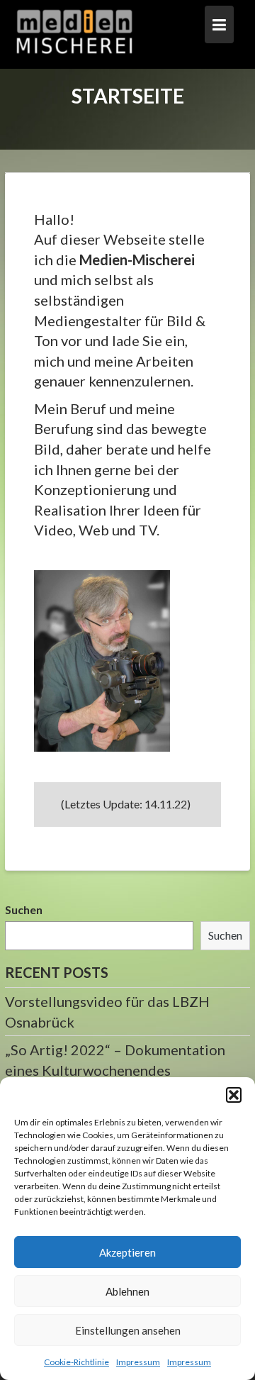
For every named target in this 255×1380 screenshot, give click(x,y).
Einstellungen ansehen (128, 1330)
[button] (234, 1095)
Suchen (23, 909)
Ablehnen (127, 1291)
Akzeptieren (127, 1252)
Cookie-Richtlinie (76, 1362)
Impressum (138, 1362)
